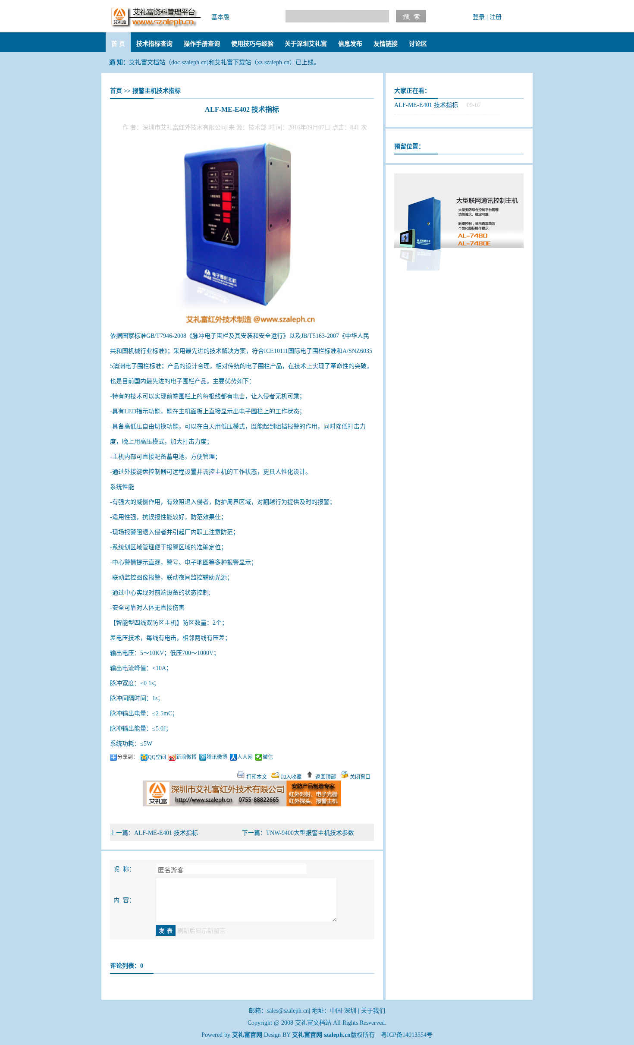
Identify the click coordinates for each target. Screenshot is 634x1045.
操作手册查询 (202, 44)
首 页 (118, 44)
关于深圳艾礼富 (306, 44)
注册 (496, 17)
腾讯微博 (217, 757)
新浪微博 (186, 757)
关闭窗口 (359, 777)
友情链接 (385, 44)
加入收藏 (290, 777)
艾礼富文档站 (314, 1023)
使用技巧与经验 (252, 44)
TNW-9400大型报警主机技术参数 (310, 833)
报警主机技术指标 (156, 91)
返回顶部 (325, 777)
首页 (116, 91)
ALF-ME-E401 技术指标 (166, 833)
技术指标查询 (154, 44)
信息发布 (350, 44)
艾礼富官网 (307, 1035)
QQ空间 (157, 757)
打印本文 (256, 777)
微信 (268, 757)
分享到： (127, 757)
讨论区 (418, 44)
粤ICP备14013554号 (407, 1035)
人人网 (245, 757)
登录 (479, 17)
